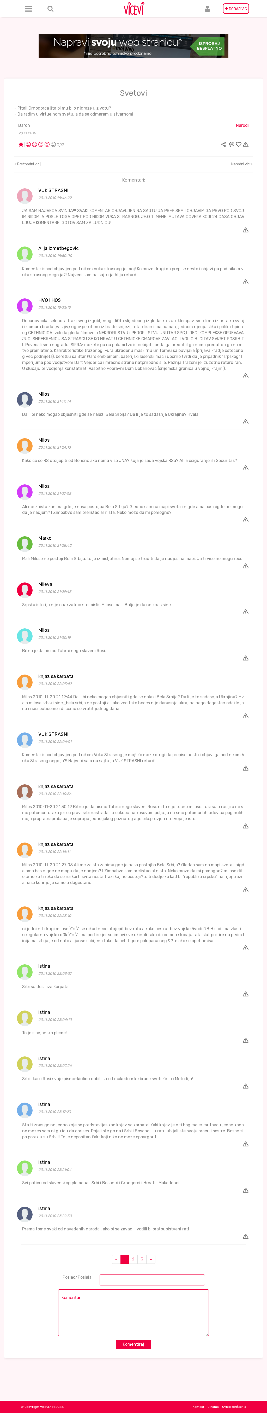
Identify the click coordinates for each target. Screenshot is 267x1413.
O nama (213, 1407)
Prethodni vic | (28, 164)
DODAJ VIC (236, 8)
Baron (24, 125)
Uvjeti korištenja (234, 1407)
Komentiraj (133, 1344)
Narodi (242, 125)
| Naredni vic (240, 164)
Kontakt (198, 1407)
